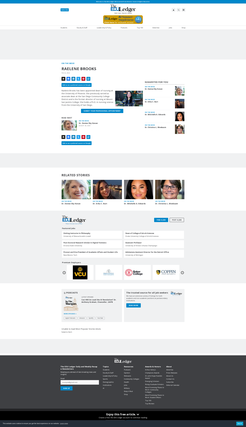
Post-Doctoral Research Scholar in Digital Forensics (84, 243)
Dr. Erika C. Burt (151, 102)
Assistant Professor (133, 243)
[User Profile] (173, 10)
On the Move (68, 63)
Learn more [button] (64, 423)
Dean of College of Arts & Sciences (139, 233)
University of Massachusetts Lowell (77, 236)
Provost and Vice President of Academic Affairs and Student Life (90, 252)
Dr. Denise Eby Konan (88, 123)
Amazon (82, 318)
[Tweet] (78, 79)
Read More (133, 305)
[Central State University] (108, 272)
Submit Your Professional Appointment (102, 111)
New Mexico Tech (70, 255)
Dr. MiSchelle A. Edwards (155, 115)
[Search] (178, 10)
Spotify (91, 318)
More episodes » (70, 314)
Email (62, 378)
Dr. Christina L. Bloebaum (155, 127)
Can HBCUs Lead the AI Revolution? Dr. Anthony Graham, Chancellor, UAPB (98, 301)
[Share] (68, 79)
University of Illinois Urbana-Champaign (141, 245)
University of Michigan (134, 255)
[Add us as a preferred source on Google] (88, 79)
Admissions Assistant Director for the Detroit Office (147, 252)
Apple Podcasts (70, 318)
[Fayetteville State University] (166, 272)
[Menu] (183, 10)
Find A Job (161, 220)
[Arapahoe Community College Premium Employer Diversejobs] (80, 272)
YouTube (100, 318)
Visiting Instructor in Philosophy (76, 233)
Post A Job (177, 220)
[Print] (63, 79)
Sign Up (66, 388)
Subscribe (64, 10)
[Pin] (83, 79)
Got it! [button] (240, 423)
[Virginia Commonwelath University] (137, 272)
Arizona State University (72, 245)
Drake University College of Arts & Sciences (142, 236)
